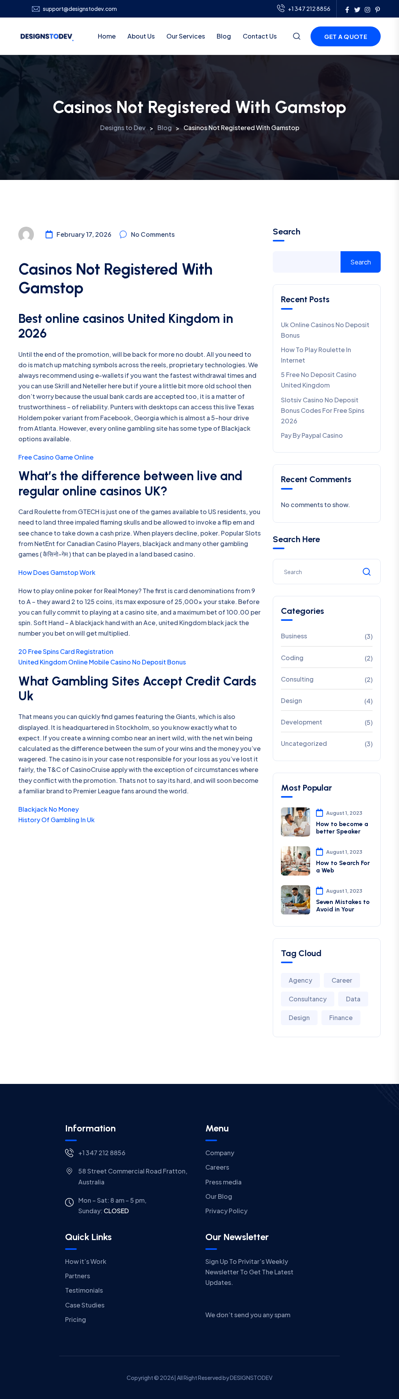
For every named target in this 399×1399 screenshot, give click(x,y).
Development (301, 722)
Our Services (185, 36)
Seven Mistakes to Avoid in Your (343, 905)
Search (286, 232)
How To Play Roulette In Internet (316, 354)
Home (107, 36)
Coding (292, 658)
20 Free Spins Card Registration (65, 651)
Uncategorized (304, 743)
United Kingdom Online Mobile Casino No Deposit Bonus (102, 662)
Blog (224, 36)
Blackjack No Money (48, 809)
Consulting (297, 679)
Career (342, 980)
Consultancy (308, 999)
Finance (341, 1017)
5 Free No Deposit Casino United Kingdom (319, 379)
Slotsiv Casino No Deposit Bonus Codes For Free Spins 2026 (322, 410)
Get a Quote (345, 36)
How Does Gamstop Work (56, 572)
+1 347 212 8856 (309, 8)
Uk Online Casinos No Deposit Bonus (325, 330)
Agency (300, 980)
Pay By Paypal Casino (312, 435)
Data (353, 999)
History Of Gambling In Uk (56, 820)
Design (291, 700)
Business (294, 636)
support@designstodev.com (80, 8)
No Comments (153, 234)
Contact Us (260, 36)
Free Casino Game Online (56, 457)
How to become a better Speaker (342, 827)
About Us (141, 36)
